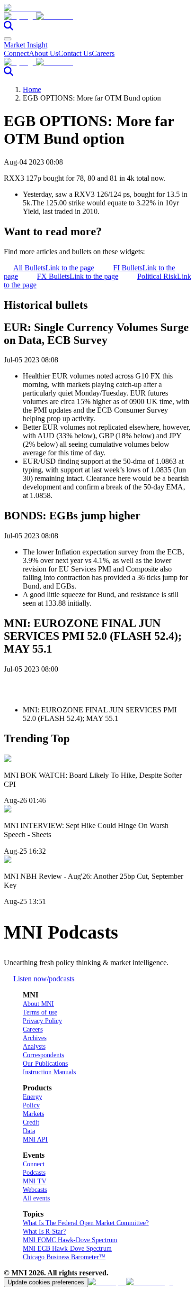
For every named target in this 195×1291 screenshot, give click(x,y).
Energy (32, 1096)
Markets (33, 1113)
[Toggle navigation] (7, 38)
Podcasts (34, 1172)
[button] (97, 16)
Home (32, 89)
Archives (34, 1038)
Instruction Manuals (49, 1072)
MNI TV (34, 1181)
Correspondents (43, 1055)
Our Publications (45, 1063)
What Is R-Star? (44, 1231)
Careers (103, 53)
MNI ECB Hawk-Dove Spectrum (67, 1248)
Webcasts (35, 1189)
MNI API (35, 1139)
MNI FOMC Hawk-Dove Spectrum (70, 1240)
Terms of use (40, 1012)
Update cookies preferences (46, 1282)
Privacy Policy (42, 1020)
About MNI (38, 1003)
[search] (8, 28)
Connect (16, 53)
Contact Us (75, 53)
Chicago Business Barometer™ (64, 1257)
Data (29, 1130)
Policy (31, 1105)
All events (36, 1198)
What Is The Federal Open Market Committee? (86, 1222)
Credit (31, 1122)
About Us (43, 53)
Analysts (34, 1046)
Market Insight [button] (25, 45)
